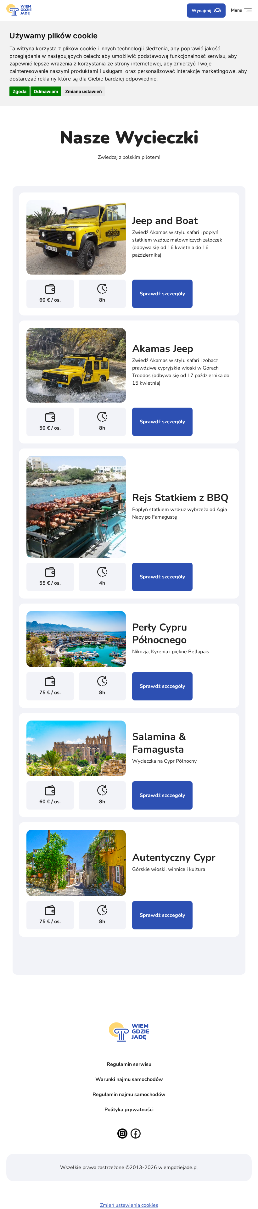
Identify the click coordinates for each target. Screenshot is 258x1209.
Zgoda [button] (19, 91)
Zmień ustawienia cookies (129, 1205)
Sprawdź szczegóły (162, 293)
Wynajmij (201, 11)
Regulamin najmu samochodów (129, 1094)
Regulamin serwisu (129, 1064)
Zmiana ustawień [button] (83, 91)
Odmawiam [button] (46, 91)
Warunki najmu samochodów (129, 1079)
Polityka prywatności (129, 1109)
